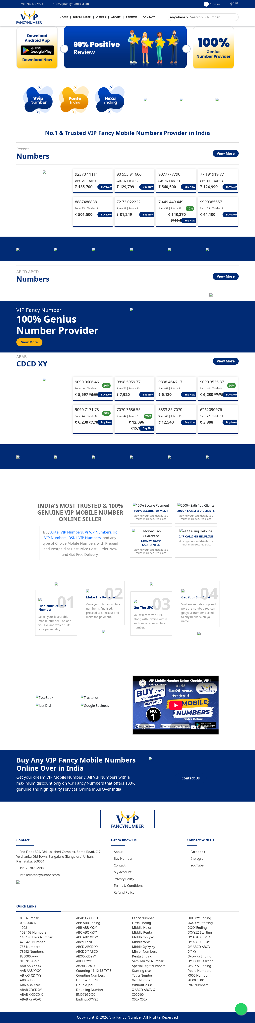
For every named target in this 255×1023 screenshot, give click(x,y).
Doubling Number (89, 990)
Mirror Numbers (144, 951)
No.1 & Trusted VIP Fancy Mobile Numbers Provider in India (127, 133)
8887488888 (86, 202)
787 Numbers (198, 985)
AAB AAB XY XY (30, 966)
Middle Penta (141, 932)
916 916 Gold (29, 961)
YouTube (197, 865)
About (116, 17)
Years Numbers (199, 970)
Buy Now (106, 187)
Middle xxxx (140, 942)
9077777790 (169, 174)
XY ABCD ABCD (198, 947)
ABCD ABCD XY (86, 947)
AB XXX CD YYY (30, 975)
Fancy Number (142, 918)
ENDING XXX (85, 994)
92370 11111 (86, 174)
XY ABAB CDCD (198, 937)
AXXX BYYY (83, 961)
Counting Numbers (90, 975)
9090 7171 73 (87, 409)
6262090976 (211, 409)
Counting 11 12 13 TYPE (93, 970)
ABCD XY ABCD (86, 951)
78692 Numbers (31, 951)
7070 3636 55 (128, 409)
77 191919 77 (212, 174)
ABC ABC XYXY (86, 932)
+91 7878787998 (31, 4)
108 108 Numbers (32, 932)
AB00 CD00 (27, 980)
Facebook (198, 852)
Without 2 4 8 (141, 985)
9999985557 (211, 202)
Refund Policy (124, 892)
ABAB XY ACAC (30, 999)
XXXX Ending (197, 927)
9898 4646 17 (170, 382)
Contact (149, 17)
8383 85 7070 (170, 409)
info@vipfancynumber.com (70, 4)
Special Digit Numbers (148, 966)
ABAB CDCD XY (30, 990)
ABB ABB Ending (87, 923)
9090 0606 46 (87, 382)
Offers (101, 17)
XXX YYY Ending (199, 918)
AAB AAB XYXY (30, 970)
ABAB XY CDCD (86, 918)
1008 (23, 927)
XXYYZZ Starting (199, 932)
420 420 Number (32, 942)
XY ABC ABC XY (198, 942)
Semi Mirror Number (147, 961)
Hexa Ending (141, 923)
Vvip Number (141, 980)
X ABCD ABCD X (143, 990)
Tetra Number (142, 975)
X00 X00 (137, 994)
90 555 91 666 (129, 174)
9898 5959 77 (128, 382)
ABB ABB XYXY (86, 927)
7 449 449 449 (170, 202)
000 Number (29, 918)
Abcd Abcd (83, 942)
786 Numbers (29, 947)
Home (64, 17)
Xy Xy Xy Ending (199, 956)
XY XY (191, 951)
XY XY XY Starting (200, 961)
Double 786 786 (87, 980)
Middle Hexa (141, 927)
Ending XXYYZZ (86, 999)
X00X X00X (139, 999)
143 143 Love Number (36, 937)
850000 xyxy (28, 956)
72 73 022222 (128, 202)
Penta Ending (141, 956)
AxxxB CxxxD (85, 966)
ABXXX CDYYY (85, 956)
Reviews (131, 17)
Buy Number (82, 17)
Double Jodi (84, 985)
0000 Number (198, 975)
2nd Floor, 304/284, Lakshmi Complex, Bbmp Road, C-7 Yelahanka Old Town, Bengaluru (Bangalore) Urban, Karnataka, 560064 (58, 856)
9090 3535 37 (212, 382)
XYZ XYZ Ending (199, 966)
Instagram (198, 858)
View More (226, 153)
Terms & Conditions (128, 885)
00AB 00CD (27, 923)
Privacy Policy (124, 879)
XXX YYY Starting (200, 923)
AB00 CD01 (196, 980)
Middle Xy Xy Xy (143, 947)
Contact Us (190, 778)
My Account (122, 872)
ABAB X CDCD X (31, 994)
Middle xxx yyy (142, 937)
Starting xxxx (141, 970)
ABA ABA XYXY (30, 985)
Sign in (215, 4)
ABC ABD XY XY (86, 937)
